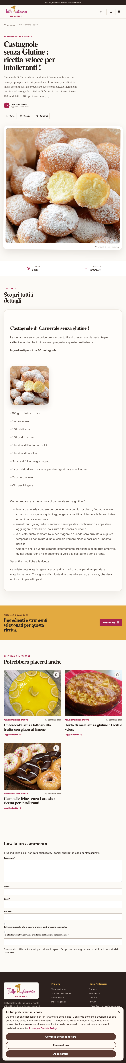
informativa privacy (21, 935)
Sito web (8, 911)
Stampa (27, 116)
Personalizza (61, 1045)
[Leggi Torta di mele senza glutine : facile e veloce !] (93, 693)
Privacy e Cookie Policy (43, 1028)
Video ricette (57, 997)
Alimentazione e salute (28, 25)
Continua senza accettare (60, 1036)
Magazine (10, 25)
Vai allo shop (108, 622)
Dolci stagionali (58, 1001)
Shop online (94, 993)
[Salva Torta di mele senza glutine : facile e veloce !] (117, 675)
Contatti (93, 997)
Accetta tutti (60, 1053)
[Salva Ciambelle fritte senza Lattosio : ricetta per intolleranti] (56, 748)
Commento (9, 858)
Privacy (92, 1001)
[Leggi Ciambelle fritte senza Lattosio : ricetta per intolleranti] (32, 766)
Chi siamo (93, 989)
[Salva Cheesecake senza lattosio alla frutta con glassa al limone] (56, 675)
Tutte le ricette (58, 989)
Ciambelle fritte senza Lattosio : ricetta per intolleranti (29, 800)
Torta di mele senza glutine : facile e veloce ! (93, 727)
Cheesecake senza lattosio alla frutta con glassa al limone (27, 727)
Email (7, 899)
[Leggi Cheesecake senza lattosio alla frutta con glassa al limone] (32, 693)
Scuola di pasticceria (61, 993)
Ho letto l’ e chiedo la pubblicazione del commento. (36, 935)
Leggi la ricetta (11, 734)
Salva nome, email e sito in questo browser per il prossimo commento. (35, 927)
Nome (7, 886)
